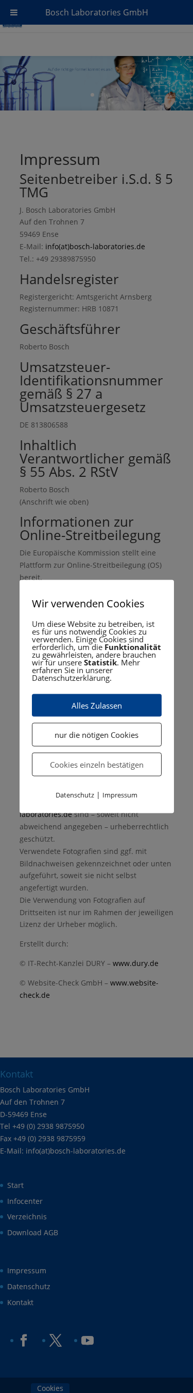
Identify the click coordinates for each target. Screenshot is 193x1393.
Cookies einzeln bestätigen (97, 764)
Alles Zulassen (97, 705)
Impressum (119, 794)
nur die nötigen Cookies (96, 734)
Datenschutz (75, 794)
